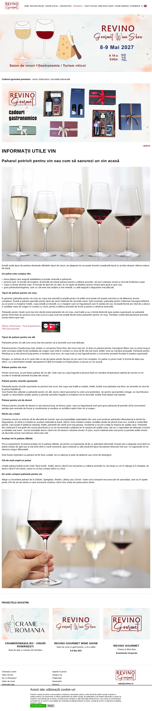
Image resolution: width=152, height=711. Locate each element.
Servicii (55, 684)
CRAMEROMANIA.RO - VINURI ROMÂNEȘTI (25, 645)
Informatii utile (8, 684)
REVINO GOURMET (126, 645)
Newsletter (57, 681)
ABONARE (140, 698)
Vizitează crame (9, 671)
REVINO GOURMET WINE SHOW (76, 643)
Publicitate (57, 678)
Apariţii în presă (59, 671)
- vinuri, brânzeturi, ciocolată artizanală (36, 79)
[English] (145, 6)
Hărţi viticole (7, 675)
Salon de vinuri (8, 681)
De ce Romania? (9, 678)
